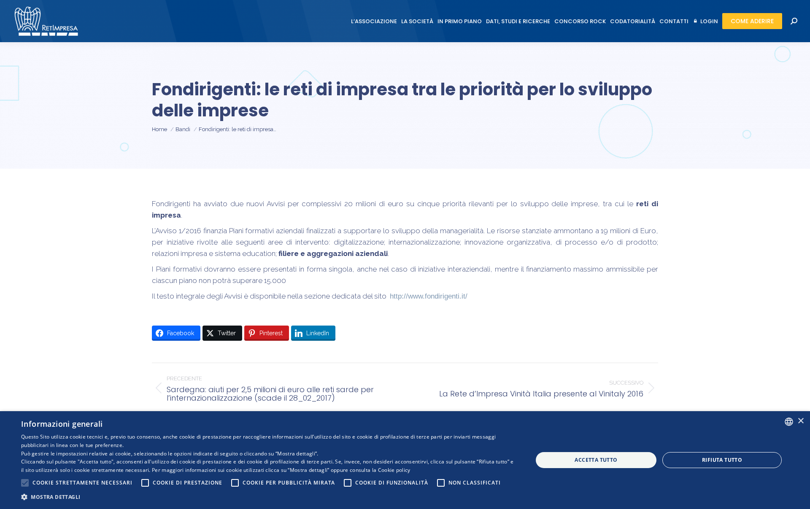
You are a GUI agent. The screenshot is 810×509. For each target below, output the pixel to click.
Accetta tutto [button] (596, 459)
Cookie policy (394, 470)
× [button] (800, 421)
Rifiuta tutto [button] (722, 459)
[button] (269, 497)
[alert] (405, 460)
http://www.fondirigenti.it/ (428, 296)
